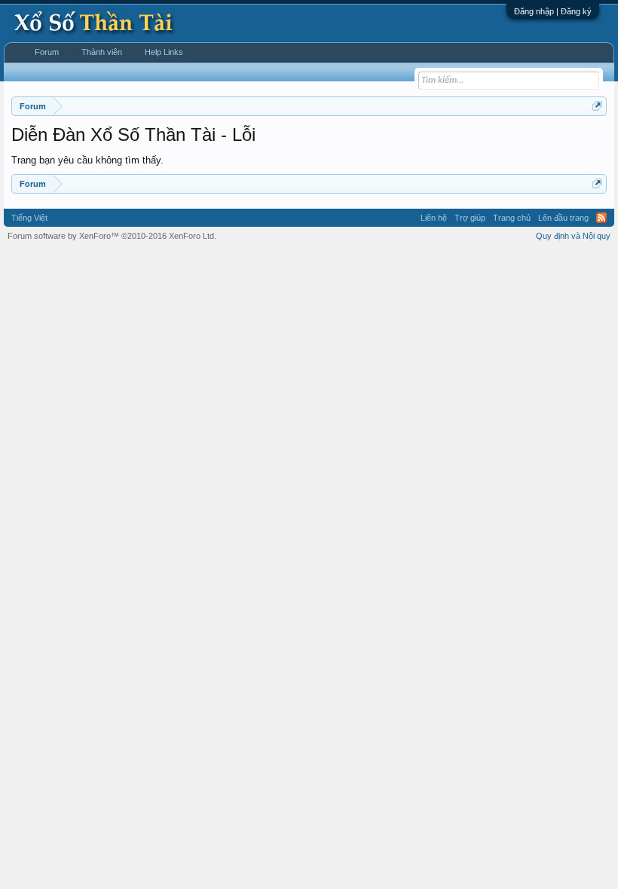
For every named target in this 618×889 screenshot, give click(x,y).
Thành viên (101, 52)
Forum (47, 52)
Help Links (164, 52)
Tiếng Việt (29, 217)
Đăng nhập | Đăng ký (553, 11)
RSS (601, 217)
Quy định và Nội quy (573, 235)
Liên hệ (434, 217)
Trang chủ (512, 217)
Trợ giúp (469, 217)
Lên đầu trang (563, 217)
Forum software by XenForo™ (112, 235)
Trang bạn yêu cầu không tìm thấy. (87, 160)
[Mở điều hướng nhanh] (597, 106)
